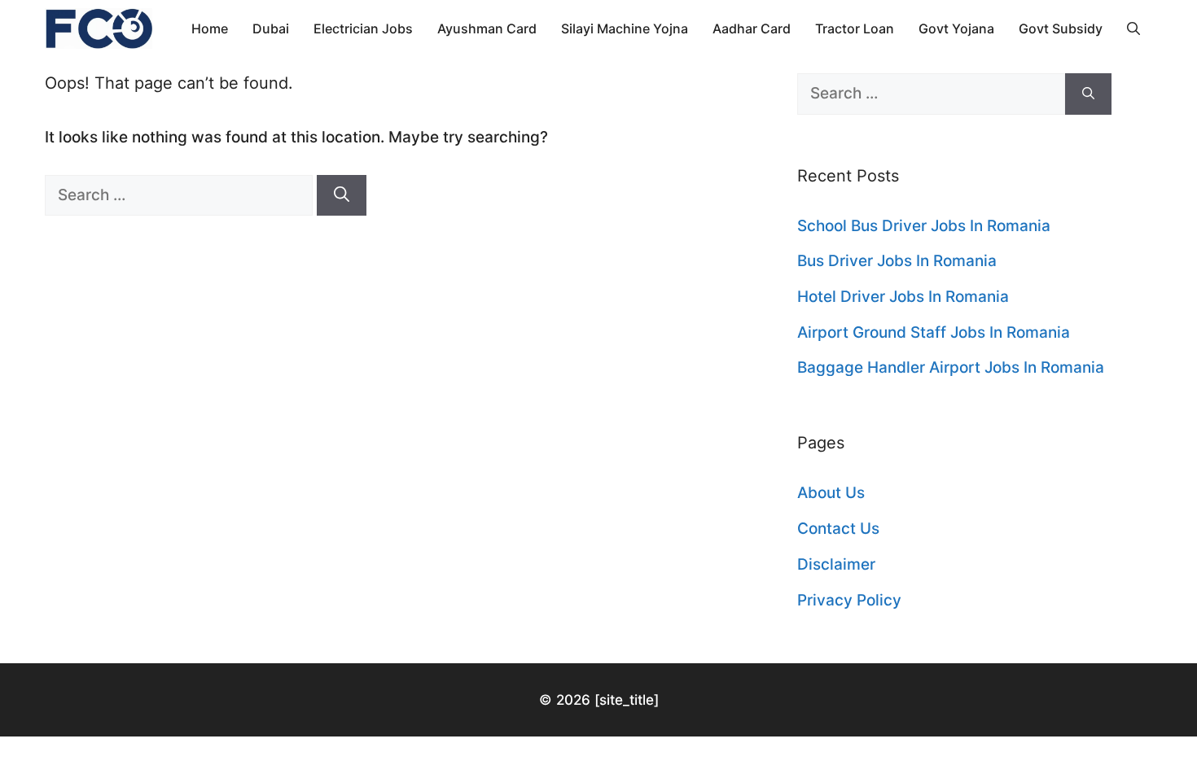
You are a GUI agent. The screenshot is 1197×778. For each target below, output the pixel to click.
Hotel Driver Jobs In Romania (903, 296)
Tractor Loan (854, 28)
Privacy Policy (849, 600)
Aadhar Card (751, 28)
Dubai (270, 28)
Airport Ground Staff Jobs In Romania (933, 332)
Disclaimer (836, 564)
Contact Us (838, 528)
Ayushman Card (487, 28)
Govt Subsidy (1061, 28)
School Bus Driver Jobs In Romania (923, 225)
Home (209, 28)
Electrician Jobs (363, 28)
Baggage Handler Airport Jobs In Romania (950, 367)
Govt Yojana (956, 28)
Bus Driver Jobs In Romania (897, 260)
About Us (831, 492)
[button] (1133, 28)
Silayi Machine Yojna (624, 28)
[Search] (341, 195)
